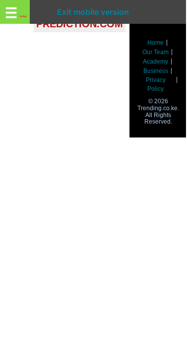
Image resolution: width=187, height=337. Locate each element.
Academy (155, 61)
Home (155, 42)
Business (155, 70)
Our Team (155, 52)
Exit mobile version (93, 12)
